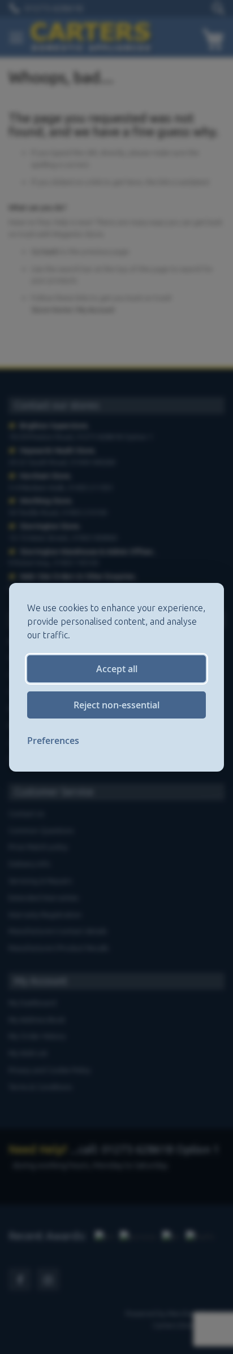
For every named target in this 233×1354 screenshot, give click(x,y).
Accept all (116, 669)
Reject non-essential (116, 705)
